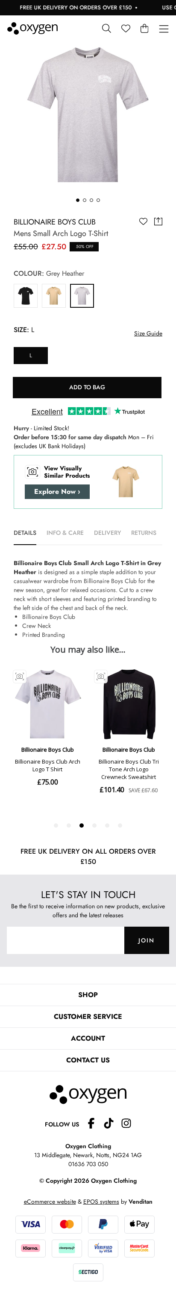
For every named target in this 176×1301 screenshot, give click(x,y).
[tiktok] (112, 1124)
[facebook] (94, 1124)
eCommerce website (50, 1201)
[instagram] (126, 1124)
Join (146, 940)
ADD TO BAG (87, 387)
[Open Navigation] (163, 29)
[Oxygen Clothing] (32, 28)
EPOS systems (101, 1201)
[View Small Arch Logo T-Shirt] (26, 296)
